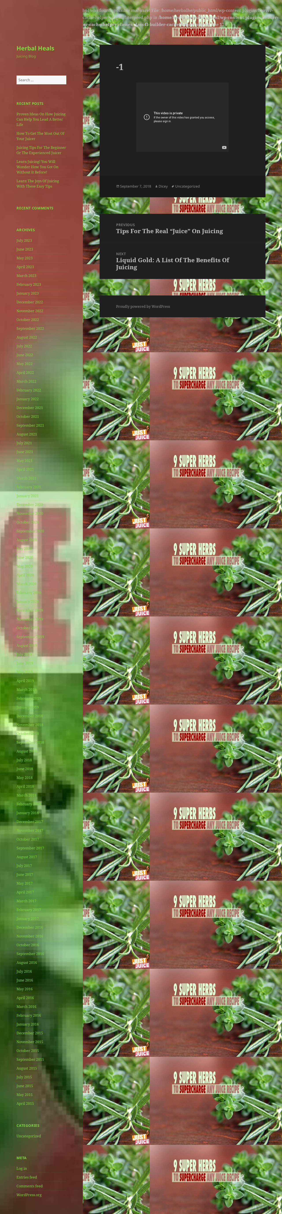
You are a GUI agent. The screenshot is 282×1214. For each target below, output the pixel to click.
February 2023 (29, 284)
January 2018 (28, 812)
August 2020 (27, 539)
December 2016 (30, 927)
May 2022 (25, 363)
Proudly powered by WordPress (143, 306)
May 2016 (25, 989)
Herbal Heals (35, 48)
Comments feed (30, 1186)
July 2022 (24, 346)
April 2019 (25, 680)
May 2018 (25, 777)
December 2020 (30, 504)
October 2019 (28, 627)
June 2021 (25, 451)
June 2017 (25, 874)
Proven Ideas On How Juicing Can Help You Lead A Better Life (41, 119)
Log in (22, 1168)
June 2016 (25, 980)
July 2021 (24, 443)
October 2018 (28, 733)
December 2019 (30, 610)
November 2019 (30, 619)
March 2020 (26, 583)
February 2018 (29, 804)
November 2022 (30, 310)
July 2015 (24, 1077)
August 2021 (27, 434)
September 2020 (30, 531)
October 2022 (28, 319)
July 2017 (24, 865)
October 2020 (28, 522)
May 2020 (25, 566)
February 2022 (29, 390)
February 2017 (29, 909)
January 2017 (28, 918)
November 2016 (30, 936)
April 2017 (25, 892)
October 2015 (28, 1050)
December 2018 (30, 716)
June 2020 (25, 557)
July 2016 (24, 971)
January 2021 (28, 495)
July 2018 (24, 760)
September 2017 (30, 848)
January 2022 (28, 399)
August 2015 (27, 1068)
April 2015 (25, 1103)
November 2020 (30, 513)
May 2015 (25, 1094)
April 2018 (25, 786)
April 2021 (25, 469)
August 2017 (27, 856)
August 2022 (27, 337)
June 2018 (25, 768)
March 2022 (26, 381)
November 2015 (30, 1041)
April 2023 (25, 266)
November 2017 (30, 830)
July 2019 (24, 654)
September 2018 (30, 742)
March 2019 (26, 689)
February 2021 (29, 487)
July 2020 (24, 548)
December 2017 (30, 821)
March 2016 (26, 1006)
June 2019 (25, 663)
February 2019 (29, 698)
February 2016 (29, 1015)
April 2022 (25, 372)
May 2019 (25, 672)
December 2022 (30, 302)
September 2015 (30, 1059)
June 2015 (25, 1085)
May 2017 (25, 883)
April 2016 (25, 997)
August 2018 (27, 751)
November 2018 (30, 724)
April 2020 (25, 575)
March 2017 (26, 901)
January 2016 (28, 1024)
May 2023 (25, 258)
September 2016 (30, 953)
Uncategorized (29, 1136)
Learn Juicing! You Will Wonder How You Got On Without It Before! (37, 167)
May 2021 (25, 460)
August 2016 (27, 962)
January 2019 (28, 707)
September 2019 (30, 636)
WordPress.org (29, 1194)
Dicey (163, 186)
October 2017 (28, 839)
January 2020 (28, 601)
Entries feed (27, 1177)
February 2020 (29, 592)
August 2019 (27, 645)
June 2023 (25, 249)
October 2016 (28, 945)
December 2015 (30, 1033)
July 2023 (24, 240)
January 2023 (28, 293)
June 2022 (25, 354)
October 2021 (28, 416)
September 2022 (30, 328)
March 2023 (26, 275)
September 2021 (30, 425)
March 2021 (26, 478)
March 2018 (26, 795)
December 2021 (30, 407)
